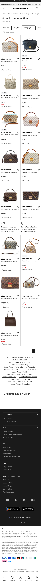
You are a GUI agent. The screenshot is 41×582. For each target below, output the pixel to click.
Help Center (7, 467)
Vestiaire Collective (11, 476)
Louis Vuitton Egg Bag (19, 364)
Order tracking (8, 431)
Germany (27, 571)
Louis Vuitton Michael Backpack (19, 357)
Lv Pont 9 (7, 369)
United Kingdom (12, 571)
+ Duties (8, 303)
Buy (4, 428)
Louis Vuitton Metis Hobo (13, 367)
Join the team (8, 489)
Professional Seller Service (12, 457)
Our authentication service (12, 434)
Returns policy (8, 437)
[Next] (26, 351)
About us (6, 480)
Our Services (8, 415)
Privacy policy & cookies (20, 523)
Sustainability (8, 483)
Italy (37, 571)
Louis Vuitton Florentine (28, 377)
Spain (32, 571)
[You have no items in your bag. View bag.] (37, 8)
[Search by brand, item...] (4, 8)
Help (5, 463)
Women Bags (24, 14)
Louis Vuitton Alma (9, 377)
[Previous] (15, 351)
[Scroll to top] (33, 351)
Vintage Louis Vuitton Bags (19, 362)
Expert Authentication (29, 227)
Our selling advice (9, 450)
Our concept (7, 418)
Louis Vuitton (13, 14)
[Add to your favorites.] (18, 59)
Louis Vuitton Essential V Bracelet (19, 382)
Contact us (7, 470)
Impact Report (8, 486)
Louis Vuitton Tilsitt (19, 372)
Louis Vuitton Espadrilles (20, 384)
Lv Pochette (30, 367)
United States (20, 571)
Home (4, 14)
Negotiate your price (8, 227)
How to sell (7, 447)
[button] (37, 8)
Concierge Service (9, 421)
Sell (5, 444)
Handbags (35, 14)
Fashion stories (8, 492)
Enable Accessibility (20, 1)
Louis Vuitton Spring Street (24, 369)
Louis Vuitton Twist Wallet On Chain (19, 374)
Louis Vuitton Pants (19, 360)
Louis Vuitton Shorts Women (19, 379)
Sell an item (7, 453)
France (5, 571)
